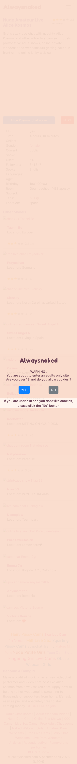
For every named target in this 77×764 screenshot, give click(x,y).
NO (53, 390)
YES (24, 390)
